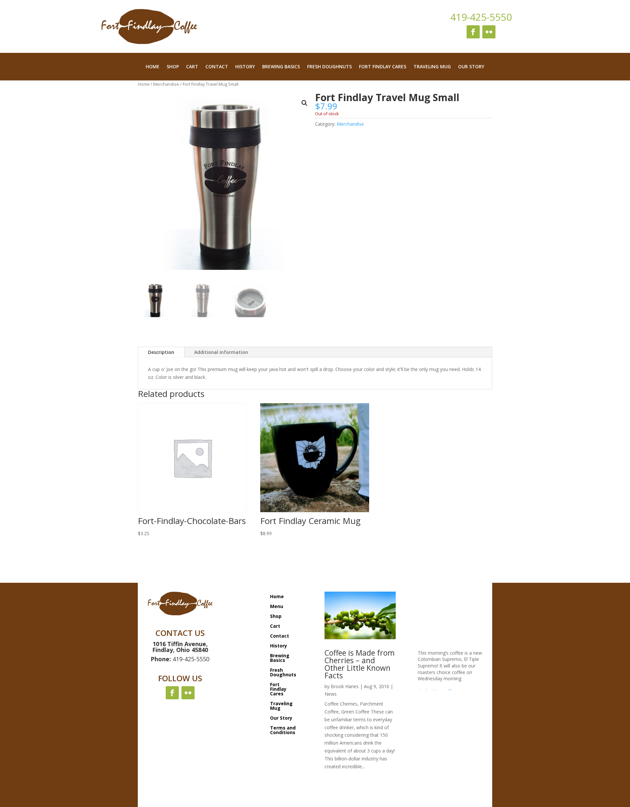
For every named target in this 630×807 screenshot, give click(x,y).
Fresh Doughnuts (329, 67)
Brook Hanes (345, 686)
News (331, 694)
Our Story (471, 67)
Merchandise (166, 84)
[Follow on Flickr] (488, 31)
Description (161, 352)
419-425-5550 (481, 17)
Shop (173, 67)
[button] (304, 103)
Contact (216, 67)
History (245, 67)
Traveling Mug (432, 67)
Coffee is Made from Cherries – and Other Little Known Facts (360, 664)
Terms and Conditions (283, 730)
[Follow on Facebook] (473, 31)
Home (152, 67)
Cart (192, 67)
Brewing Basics (281, 67)
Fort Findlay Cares (382, 67)
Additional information (221, 352)
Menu (276, 606)
